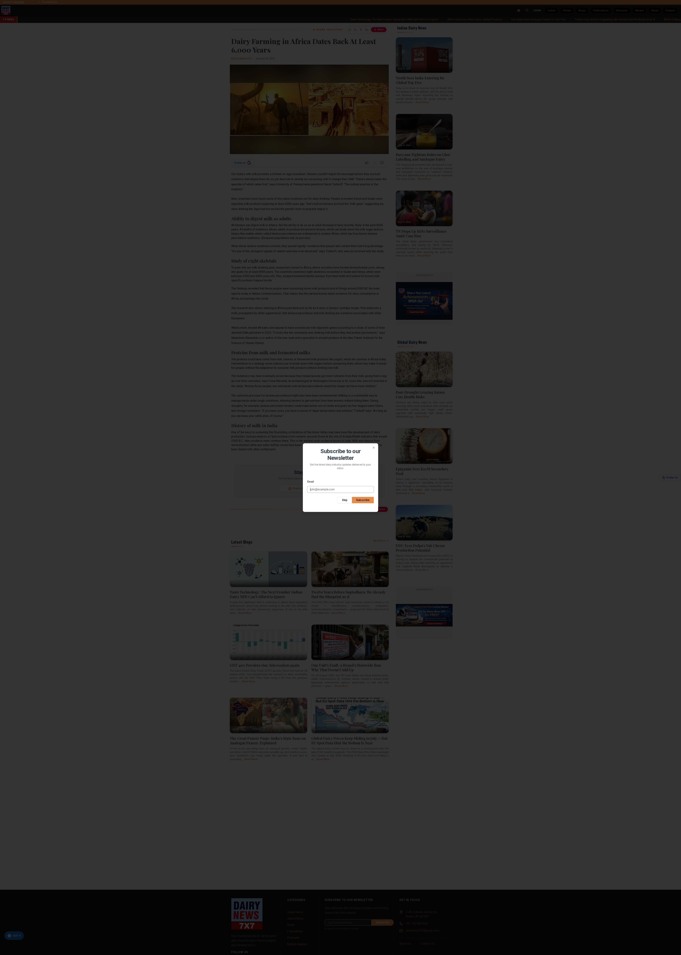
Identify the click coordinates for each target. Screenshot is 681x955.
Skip (345, 500)
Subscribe (362, 500)
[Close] (373, 447)
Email (310, 481)
